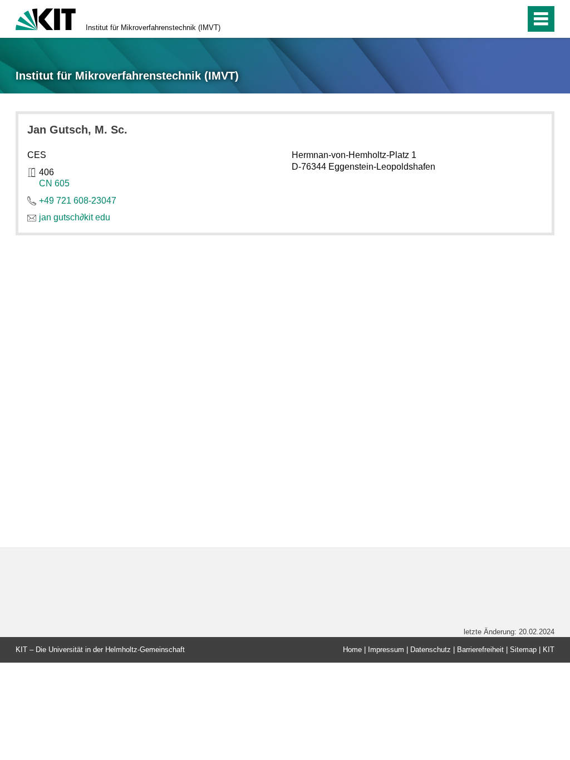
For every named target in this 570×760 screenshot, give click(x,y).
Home (352, 649)
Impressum (386, 649)
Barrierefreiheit (480, 649)
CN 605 (54, 183)
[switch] (493, 19)
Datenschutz (430, 649)
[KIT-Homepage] (46, 18)
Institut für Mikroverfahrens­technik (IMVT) (153, 27)
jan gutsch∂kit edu (74, 217)
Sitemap (523, 649)
